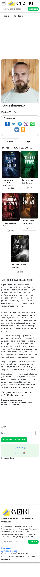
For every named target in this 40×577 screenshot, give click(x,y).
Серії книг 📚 (20, 453)
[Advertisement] (20, 39)
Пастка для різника (8, 181)
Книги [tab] (10, 141)
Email (4, 433)
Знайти (33, 8)
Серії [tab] (28, 141)
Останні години (19, 264)
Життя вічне (27, 180)
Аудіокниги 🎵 (20, 447)
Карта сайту (7, 548)
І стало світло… (29, 221)
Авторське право (9, 551)
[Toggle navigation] (3, 3)
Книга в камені (9, 223)
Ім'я (3, 427)
